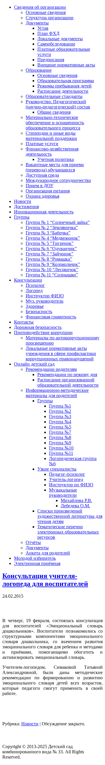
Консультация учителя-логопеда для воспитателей (45, 579)
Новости (29, 723)
